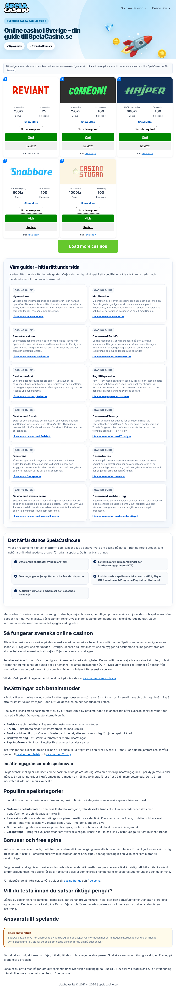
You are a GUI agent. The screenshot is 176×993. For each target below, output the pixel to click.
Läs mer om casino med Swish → (32, 436)
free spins (94, 880)
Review (31, 146)
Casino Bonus (161, 8)
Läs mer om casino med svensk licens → (36, 516)
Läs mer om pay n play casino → (110, 396)
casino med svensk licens (99, 678)
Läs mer (10, 70)
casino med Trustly (58, 754)
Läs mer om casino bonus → (108, 476)
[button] (145, 8)
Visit (31, 137)
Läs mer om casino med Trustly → (111, 436)
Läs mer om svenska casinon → (31, 356)
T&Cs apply (90, 153)
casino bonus (72, 880)
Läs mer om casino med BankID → (111, 356)
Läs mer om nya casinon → (28, 316)
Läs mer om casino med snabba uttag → (115, 516)
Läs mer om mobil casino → (108, 316)
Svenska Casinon (132, 8)
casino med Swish (28, 754)
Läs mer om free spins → (27, 476)
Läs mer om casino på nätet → (30, 396)
